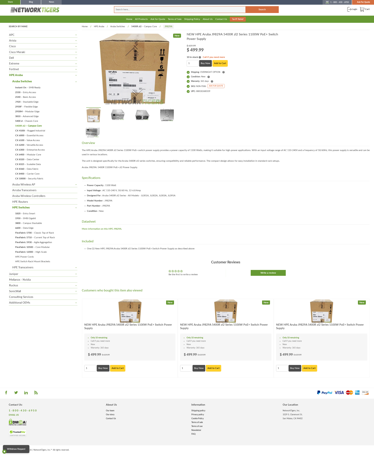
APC (11, 35)
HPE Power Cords (24, 257)
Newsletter (196, 430)
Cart (367, 9)
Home (129, 19)
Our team (110, 411)
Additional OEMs (19, 302)
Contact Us (221, 19)
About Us (208, 19)
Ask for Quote (157, 19)
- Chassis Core (26, 121)
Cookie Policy (197, 418)
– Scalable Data (28, 164)
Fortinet (14, 69)
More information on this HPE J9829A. (102, 229)
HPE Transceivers (22, 267)
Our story (110, 414)
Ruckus (13, 285)
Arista (12, 40)
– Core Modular (32, 247)
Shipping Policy (192, 19)
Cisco (12, 46)
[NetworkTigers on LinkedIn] (26, 393)
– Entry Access (25, 92)
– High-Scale (31, 252)
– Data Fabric (27, 169)
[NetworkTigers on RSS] (36, 393)
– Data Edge (24, 228)
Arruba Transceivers (24, 190)
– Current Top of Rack (35, 237)
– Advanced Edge (27, 116)
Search (262, 9)
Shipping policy (198, 411)
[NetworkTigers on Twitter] (16, 393)
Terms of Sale (174, 19)
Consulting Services (21, 297)
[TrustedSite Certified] (17, 433)
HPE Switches (21, 207)
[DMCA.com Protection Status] (17, 422)
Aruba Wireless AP (23, 184)
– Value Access (27, 140)
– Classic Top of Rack (34, 233)
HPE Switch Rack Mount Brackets (32, 261)
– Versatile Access (29, 145)
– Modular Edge (27, 111)
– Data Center (27, 159)
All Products (141, 19)
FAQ (193, 434)
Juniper (13, 274)
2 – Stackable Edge (26, 102)
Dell (11, 58)
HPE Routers (20, 202)
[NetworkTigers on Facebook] (6, 393)
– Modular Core (28, 154)
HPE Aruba (16, 75)
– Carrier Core (27, 174)
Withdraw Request (16, 449)
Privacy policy (197, 414)
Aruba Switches (22, 81)
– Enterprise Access (30, 150)
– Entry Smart (25, 213)
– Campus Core (28, 126)
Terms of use (196, 426)
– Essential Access (29, 135)
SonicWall (15, 291)
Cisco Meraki (17, 52)
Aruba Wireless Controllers (28, 196)
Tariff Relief (238, 19)
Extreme (14, 63)
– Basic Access (25, 97)
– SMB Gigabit (25, 218)
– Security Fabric (29, 178)
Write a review (268, 273)
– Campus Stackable (28, 223)
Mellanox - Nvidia (20, 279)
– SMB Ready (27, 87)
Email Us (14, 415)
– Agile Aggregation (33, 242)
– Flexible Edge (26, 107)
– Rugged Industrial (30, 130)
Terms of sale (197, 422)
